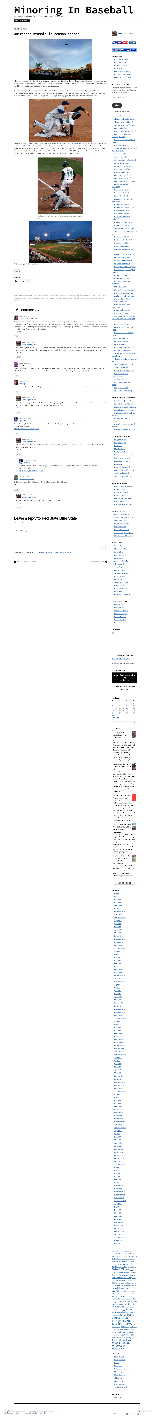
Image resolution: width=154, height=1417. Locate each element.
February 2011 (119, 1186)
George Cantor (117, 740)
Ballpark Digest (120, 443)
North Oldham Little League (124, 470)
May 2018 (117, 927)
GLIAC (125, 1283)
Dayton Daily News (96, 295)
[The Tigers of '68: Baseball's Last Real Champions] (134, 737)
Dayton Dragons (72, 143)
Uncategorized (119, 1384)
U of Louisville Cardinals (123, 505)
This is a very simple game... (29, 319)
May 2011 (117, 1176)
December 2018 (119, 912)
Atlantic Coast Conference (118, 1254)
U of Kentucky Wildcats (122, 501)
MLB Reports (119, 555)
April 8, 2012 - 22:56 (25, 476)
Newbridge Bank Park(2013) (124, 296)
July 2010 (117, 1207)
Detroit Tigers (23, 298)
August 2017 (118, 951)
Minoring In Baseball (73, 9)
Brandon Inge (116, 1261)
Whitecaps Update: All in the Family (27, 561)
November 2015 (119, 1012)
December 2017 (119, 939)
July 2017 (117, 954)
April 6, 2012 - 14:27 (25, 316)
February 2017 (119, 969)
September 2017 (120, 948)
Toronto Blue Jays (126, 1338)
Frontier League (129, 1280)
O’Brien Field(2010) (121, 313)
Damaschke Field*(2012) (122, 175)
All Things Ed (119, 564)
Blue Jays (134, 1256)
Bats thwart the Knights (122, 74)
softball (131, 1329)
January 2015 (118, 1043)
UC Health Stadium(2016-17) (124, 371)
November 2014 (119, 1049)
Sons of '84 (118, 567)
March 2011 (118, 1183)
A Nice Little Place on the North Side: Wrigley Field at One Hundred (122, 827)
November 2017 (119, 942)
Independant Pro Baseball (123, 455)
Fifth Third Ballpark (127, 1278)
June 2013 (117, 1100)
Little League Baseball (122, 458)
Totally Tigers (119, 546)
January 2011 (118, 1189)
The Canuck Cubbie (121, 549)
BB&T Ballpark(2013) (122, 128)
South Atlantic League (119, 1332)
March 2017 (118, 966)
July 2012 (117, 1134)
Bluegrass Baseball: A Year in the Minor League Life (122, 766)
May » (119, 718)
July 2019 (117, 896)
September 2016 (120, 982)
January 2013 (118, 1116)
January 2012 (118, 1152)
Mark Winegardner (118, 863)
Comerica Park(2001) (121, 163)
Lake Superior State (126, 1296)
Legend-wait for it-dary (122, 77)
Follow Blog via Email (122, 84)
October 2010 (119, 1198)
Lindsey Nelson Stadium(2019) (125, 267)
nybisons (23, 421)
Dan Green (87, 295)
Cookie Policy (42, 1413)
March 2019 (118, 909)
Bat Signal (118, 446)
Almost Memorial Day (122, 71)
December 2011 (119, 1155)
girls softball (119, 1283)
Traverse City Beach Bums (123, 533)
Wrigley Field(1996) (121, 388)
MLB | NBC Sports (120, 589)
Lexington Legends (121, 492)
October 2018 (119, 915)
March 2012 (118, 1146)
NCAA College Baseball (122, 467)
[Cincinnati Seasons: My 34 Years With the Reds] (134, 801)
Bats (134, 1254)
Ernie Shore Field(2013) (122, 193)
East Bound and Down (121, 59)
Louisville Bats (119, 495)
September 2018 (120, 918)
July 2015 (117, 1024)
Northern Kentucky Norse (123, 498)
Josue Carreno (41, 298)
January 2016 (118, 1006)
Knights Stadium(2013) (122, 258)
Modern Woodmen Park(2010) (125, 290)
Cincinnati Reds (22, 146)
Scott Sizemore (125, 1329)
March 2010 (118, 1219)
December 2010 (119, 1192)
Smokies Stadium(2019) (122, 351)
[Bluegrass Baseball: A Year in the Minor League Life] (134, 769)
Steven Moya (84, 298)
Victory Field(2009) (121, 379)
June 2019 (117, 899)
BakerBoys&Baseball (121, 561)
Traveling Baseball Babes (123, 476)
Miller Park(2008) (120, 287)
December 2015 (119, 1009)
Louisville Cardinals (129, 1307)
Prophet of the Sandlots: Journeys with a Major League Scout (121, 858)
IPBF (120, 1291)
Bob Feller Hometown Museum (125, 407)
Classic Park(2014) (120, 157)
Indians (114, 1288)
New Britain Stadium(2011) (123, 293)
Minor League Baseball (65, 298)
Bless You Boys (119, 449)
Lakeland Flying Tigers (118, 1294)
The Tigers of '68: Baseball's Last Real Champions (120, 735)
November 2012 (119, 1122)
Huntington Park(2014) (122, 243)
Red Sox (127, 1327)
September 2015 (120, 1018)
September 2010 (120, 1201)
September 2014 (120, 1055)
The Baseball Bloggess (122, 573)
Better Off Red (119, 552)
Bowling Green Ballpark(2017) (125, 131)
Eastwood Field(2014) (121, 190)
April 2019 (118, 906)
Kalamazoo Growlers (121, 524)
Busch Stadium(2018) (121, 145)
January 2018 (118, 936)
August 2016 (118, 985)
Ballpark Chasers (120, 440)
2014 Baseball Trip (117, 1251)
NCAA (130, 1324)
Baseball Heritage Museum (123, 404)
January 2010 (118, 1225)
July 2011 (117, 1170)
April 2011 (118, 1179)
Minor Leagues (43, 295)
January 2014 (118, 1079)
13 (127, 708)
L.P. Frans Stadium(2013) (123, 261)
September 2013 (120, 1091)
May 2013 (117, 1103)
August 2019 (118, 893)
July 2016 (117, 988)
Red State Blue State (27, 479)
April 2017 (118, 963)
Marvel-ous (118, 68)
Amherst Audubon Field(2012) (124, 125)
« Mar (114, 718)
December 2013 (119, 1082)
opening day (76, 298)
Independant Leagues (121, 1369)
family (115, 1277)
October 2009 (119, 1234)
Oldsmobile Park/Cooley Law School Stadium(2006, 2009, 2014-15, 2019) (123, 318)
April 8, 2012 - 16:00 (25, 418)
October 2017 (119, 945)
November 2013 (119, 1085)
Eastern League (130, 1272)
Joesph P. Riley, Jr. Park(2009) (124, 255)
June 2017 (117, 957)
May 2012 (117, 1140)
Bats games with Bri (121, 62)
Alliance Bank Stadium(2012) (124, 119)
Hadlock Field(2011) (121, 237)
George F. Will (117, 832)
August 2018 (118, 921)
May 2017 (117, 960)
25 (120, 713)
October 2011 (119, 1161)
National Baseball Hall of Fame (125, 430)
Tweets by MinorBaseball (121, 659)
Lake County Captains (128, 1291)
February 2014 (119, 1076)
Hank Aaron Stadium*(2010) (124, 240)
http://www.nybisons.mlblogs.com (26, 429)
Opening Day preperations (97, 561)
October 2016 (119, 979)
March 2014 (118, 1073)
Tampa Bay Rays (116, 1335)
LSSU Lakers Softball (121, 530)
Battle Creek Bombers (122, 515)
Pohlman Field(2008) (121, 338)
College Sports (119, 1360)
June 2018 (117, 924)
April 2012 (118, 1143)
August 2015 (118, 1021)
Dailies (116, 1363)
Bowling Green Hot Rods (123, 486)
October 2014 (119, 1052)
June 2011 (117, 1173)
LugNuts (128, 1312)
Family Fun (118, 1366)
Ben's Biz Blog (119, 558)
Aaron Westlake (61, 295)
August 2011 (118, 1167)
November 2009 (119, 1231)
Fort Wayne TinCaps (117, 1280)
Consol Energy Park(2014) (123, 169)
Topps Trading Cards (121, 473)
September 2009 (120, 1237)
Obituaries (118, 1378)
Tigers (46, 84)
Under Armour (119, 623)
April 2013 (118, 1106)
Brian (122, 1262)
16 (113, 710)
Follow (117, 105)
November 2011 (119, 1158)
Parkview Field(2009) (121, 324)
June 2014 (117, 1064)
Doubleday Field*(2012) (122, 178)
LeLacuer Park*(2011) (122, 264)
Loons (113, 1304)
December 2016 (119, 976)
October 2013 (119, 1088)
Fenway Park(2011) (121, 196)
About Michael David (22, 20)
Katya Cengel (117, 771)
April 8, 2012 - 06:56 (28, 397)
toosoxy (22, 384)
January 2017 (118, 972)
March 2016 (118, 1000)
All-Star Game (129, 1251)
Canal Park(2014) (120, 154)
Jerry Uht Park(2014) (121, 246)
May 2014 (117, 1067)
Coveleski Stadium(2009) (123, 172)
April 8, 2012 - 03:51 (25, 381)
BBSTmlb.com (119, 579)
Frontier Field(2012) (121, 225)
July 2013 (117, 1097)
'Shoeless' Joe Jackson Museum (125, 401)
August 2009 (118, 1240)
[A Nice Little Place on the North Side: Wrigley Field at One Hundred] (134, 829)
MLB (125, 1324)
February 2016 (119, 1003)
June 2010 (117, 1210)
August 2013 (118, 1094)
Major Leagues (119, 1372)
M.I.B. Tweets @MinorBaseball (123, 656)
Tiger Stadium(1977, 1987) (123, 365)
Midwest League (50, 298)
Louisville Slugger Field (122, 1309)
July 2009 (117, 1243)
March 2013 (118, 1109)
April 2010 (118, 1216)
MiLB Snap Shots (120, 585)
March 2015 (118, 1036)
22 (134, 710)
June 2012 (117, 1137)
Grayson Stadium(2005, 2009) (124, 228)
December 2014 (119, 1046)
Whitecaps (17, 300)
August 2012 (118, 1131)
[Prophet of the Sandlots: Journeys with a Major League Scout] (134, 861)
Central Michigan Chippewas (124, 518)
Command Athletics (121, 611)
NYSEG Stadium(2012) (122, 310)
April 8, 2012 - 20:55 (28, 439)
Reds (123, 1327)
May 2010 (117, 1213)
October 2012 (119, 1125)
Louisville (132, 1304)
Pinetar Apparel (120, 617)
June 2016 (117, 991)
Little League (128, 1299)
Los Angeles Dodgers (122, 1304)
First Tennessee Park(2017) (123, 211)
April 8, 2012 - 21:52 (30, 460)
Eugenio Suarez (32, 298)
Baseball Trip (129, 1254)
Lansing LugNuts (120, 527)
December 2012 (119, 1119)
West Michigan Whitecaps (96, 298)
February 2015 (119, 1039)
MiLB (57, 298)
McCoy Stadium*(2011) (122, 278)
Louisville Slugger (120, 614)
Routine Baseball (120, 620)
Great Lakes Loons (120, 521)
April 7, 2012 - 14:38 (25, 363)
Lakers (127, 1294)
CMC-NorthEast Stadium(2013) (125, 160)
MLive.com (118, 464)
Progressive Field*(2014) (123, 344)
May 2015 (117, 1030)
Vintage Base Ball (120, 1387)
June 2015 (117, 1027)
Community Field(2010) (122, 166)
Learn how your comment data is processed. (56, 552)
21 (130, 710)
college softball (122, 1267)
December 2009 (119, 1228)
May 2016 (117, 994)
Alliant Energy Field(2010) (123, 122)
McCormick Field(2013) (122, 275)
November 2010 (119, 1195)
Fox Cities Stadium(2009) (123, 222)
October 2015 (119, 1015)
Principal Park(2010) (121, 341)
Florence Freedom (120, 489)
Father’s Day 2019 (120, 65)
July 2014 (117, 1061)
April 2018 (118, 930)
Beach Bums (127, 1256)
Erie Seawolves (118, 1275)
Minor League (33, 146)
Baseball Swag (119, 605)
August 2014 (118, 1058)
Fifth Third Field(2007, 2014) (124, 208)
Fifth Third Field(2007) (122, 205)
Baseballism (118, 608)
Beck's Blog (118, 592)
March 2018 (118, 933)
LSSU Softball (121, 1312)
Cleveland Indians (122, 1264)
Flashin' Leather (120, 576)
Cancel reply (18, 522)
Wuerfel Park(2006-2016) (123, 391)
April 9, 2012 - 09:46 (28, 495)
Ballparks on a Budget (122, 595)
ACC (124, 1251)
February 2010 (119, 1222)
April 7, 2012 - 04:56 (28, 342)
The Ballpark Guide (121, 582)
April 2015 (118, 1033)
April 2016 (118, 997)
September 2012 (120, 1128)
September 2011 (120, 1164)
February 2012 (119, 1149)
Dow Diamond (120, 1272)
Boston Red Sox (117, 1259)
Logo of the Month (131, 1301)
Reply (16, 336)
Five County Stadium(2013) (123, 214)
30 (113, 715)
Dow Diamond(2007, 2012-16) (124, 181)
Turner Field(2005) (121, 368)
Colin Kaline (79, 295)
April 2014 (118, 1070)
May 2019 (117, 902)
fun (113, 1283)
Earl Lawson (117, 800)
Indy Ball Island (119, 570)
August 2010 (118, 1204)
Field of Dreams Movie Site (124, 410)
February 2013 (119, 1113)
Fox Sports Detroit (121, 452)
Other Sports (119, 1381)
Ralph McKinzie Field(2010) (124, 347)
